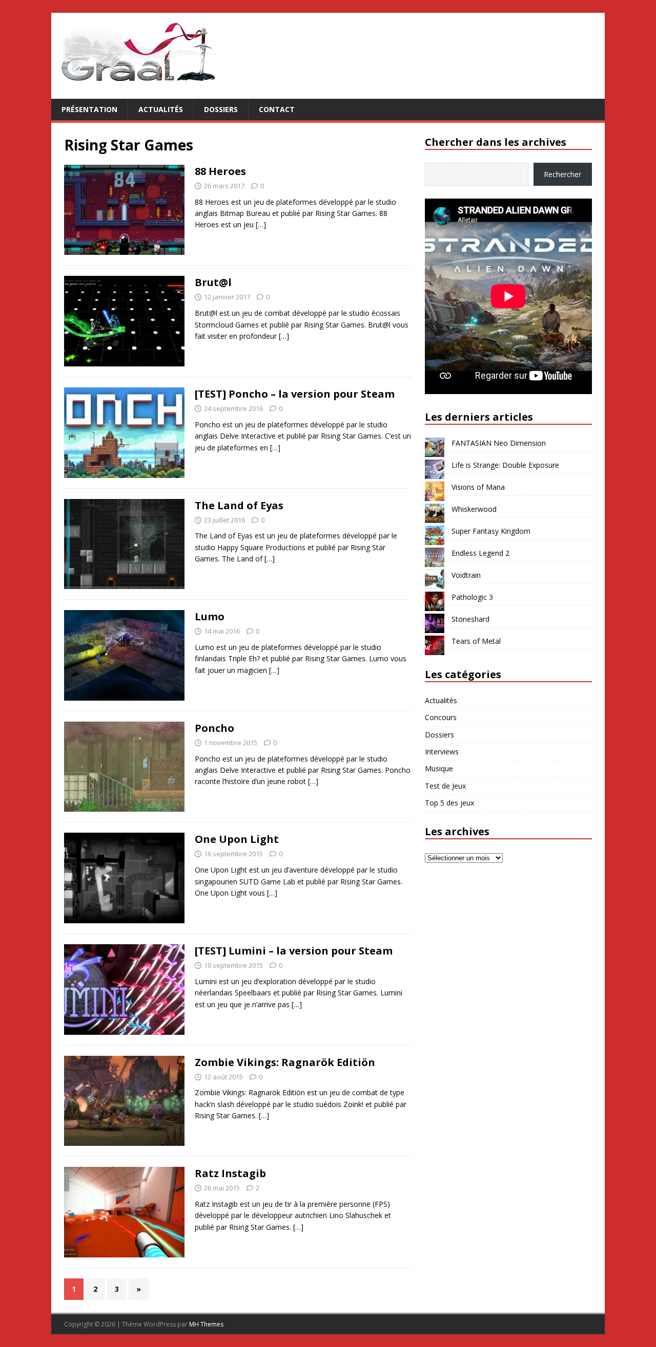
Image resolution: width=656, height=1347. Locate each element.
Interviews (442, 751)
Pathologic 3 (472, 597)
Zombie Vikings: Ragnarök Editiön (285, 1062)
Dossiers (221, 109)
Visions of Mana (478, 487)
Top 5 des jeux (449, 803)
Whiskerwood (474, 509)
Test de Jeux (445, 786)
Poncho (214, 728)
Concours (441, 717)
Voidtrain (466, 575)
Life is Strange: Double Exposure (505, 465)
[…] (261, 224)
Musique (439, 768)
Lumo (209, 616)
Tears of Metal (476, 641)
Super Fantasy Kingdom (491, 531)
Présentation (89, 109)
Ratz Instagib (230, 1173)
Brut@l (213, 282)
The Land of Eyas (239, 505)
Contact (277, 109)
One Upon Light (237, 839)
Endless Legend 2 (480, 553)
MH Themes (206, 1324)
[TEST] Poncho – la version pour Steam (295, 394)
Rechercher (562, 174)
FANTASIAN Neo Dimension (499, 443)
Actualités (160, 109)
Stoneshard (470, 619)
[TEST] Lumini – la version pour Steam (294, 951)
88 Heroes (220, 171)
